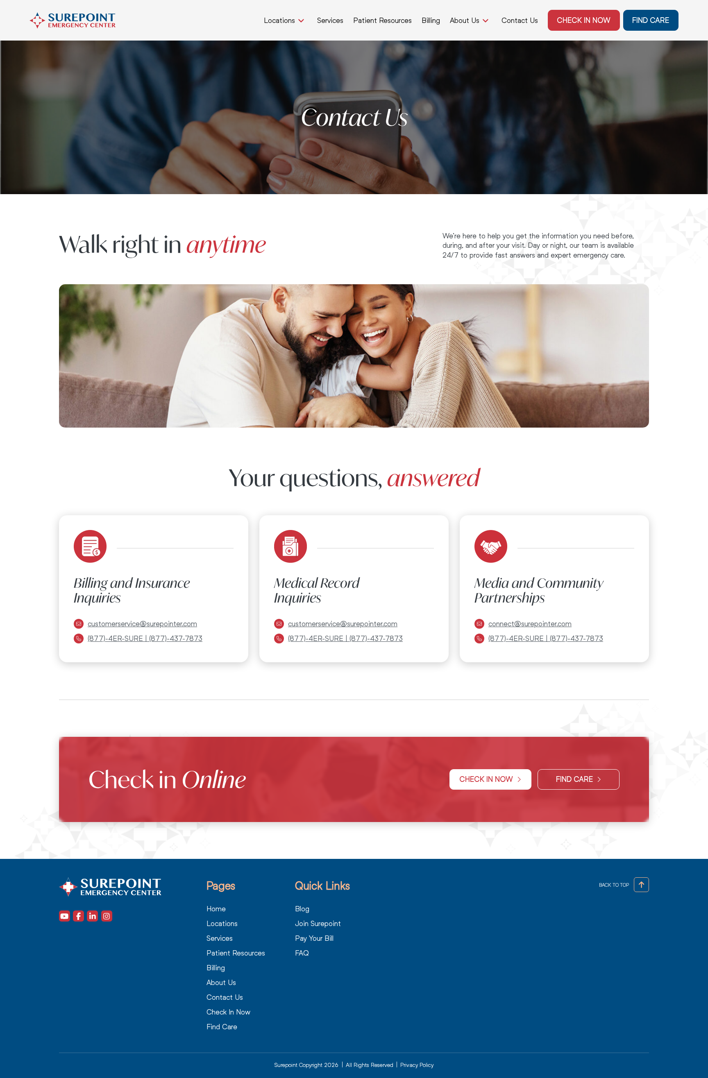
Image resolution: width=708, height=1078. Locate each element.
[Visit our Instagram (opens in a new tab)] (106, 916)
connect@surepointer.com (530, 623)
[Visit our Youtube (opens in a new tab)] (64, 916)
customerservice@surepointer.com (142, 623)
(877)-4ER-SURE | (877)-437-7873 (145, 638)
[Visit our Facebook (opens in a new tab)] (78, 916)
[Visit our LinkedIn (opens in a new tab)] (92, 916)
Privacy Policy (416, 1064)
